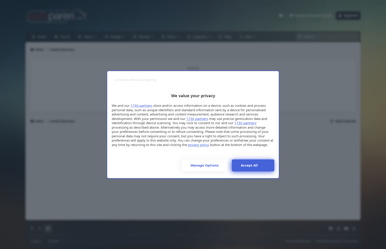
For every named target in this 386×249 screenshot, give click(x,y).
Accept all (249, 165)
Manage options (204, 165)
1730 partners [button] (141, 105)
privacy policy (198, 144)
